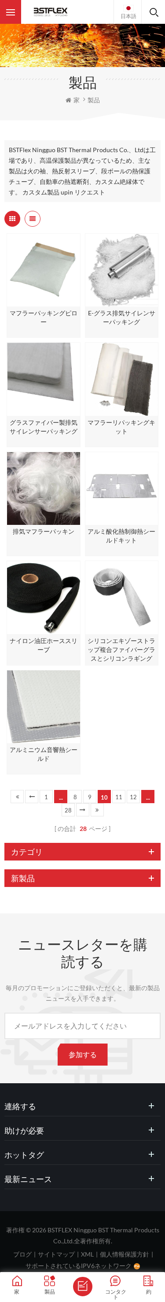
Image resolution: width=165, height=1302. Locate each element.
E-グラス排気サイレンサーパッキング (121, 317)
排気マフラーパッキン (43, 531)
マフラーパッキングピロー (43, 317)
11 (118, 797)
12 (133, 797)
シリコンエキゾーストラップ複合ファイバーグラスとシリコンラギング (121, 649)
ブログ (22, 1254)
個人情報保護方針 (124, 1254)
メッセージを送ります (83, 1287)
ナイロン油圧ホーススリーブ (43, 645)
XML (87, 1254)
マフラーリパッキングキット (121, 427)
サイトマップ (56, 1254)
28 (68, 810)
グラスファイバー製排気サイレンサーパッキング (43, 427)
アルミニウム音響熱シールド (43, 754)
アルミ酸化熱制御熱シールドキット (121, 536)
